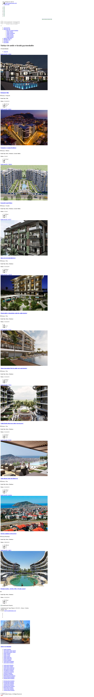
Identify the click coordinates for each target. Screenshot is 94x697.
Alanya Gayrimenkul (6, 646)
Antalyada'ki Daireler (8, 665)
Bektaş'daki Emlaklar (8, 687)
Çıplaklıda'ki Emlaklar (9, 671)
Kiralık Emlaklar (7, 660)
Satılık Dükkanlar (8, 658)
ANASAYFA (7, 27)
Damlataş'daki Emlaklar (9, 686)
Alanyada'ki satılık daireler (10, 650)
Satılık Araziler (9, 34)
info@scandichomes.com (11, 3)
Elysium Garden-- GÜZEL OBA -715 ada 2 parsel (13, 588)
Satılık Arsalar (7, 656)
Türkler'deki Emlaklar (9, 685)
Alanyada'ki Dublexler (9, 669)
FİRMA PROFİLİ (8, 38)
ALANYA (6, 41)
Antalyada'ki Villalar (8, 666)
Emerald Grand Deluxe (6, 203)
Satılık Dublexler (7, 657)
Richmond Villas (5, 92)
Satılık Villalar (9, 31)
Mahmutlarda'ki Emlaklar (9, 675)
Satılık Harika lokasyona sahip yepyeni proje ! (12, 423)
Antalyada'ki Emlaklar (9, 661)
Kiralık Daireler (10, 35)
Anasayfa (6, 51)
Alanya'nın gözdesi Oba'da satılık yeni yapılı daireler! (14, 368)
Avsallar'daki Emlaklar (9, 683)
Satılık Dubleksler (10, 33)
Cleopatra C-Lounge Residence (8, 147)
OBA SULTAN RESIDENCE (8, 258)
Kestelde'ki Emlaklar (8, 674)
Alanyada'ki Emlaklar (9, 662)
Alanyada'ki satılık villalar (10, 652)
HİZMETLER (7, 39)
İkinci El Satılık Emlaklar (12, 30)
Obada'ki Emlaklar (8, 673)
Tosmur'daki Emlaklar (9, 688)
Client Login (6, 4)
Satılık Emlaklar (7, 649)
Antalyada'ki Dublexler (9, 667)
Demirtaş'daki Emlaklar (9, 678)
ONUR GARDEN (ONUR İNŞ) (8, 533)
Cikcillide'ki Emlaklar (9, 670)
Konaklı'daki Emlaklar (9, 682)
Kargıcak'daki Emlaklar (9, 677)
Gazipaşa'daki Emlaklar (9, 690)
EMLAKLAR (7, 29)
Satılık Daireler (9, 37)
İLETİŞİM (6, 42)
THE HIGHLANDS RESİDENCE (9, 478)
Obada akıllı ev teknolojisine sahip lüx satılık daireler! (14, 313)
